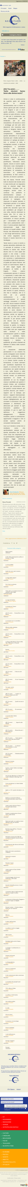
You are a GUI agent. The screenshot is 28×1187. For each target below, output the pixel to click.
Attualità (6, 1164)
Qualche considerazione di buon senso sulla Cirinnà (13, 814)
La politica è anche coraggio (12, 928)
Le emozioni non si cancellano (13, 620)
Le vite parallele (9, 564)
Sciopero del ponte (10, 955)
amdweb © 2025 (23, 1170)
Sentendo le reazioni (11, 856)
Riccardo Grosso (9, 983)
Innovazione (7, 1122)
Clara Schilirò (6, 872)
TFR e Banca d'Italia (11, 988)
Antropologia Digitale (10, 1127)
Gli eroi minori (9, 1014)
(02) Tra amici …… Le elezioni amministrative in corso (13, 746)
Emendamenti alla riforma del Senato (15, 844)
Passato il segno (10, 863)
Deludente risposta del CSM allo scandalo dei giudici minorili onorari (14, 837)
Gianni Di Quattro (14, 492)
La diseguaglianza (10, 962)
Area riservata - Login (6, 5)
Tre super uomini (10, 687)
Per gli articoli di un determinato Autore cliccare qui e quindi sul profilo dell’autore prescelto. (13, 1071)
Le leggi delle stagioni (11, 577)
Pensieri (2, 56)
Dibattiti (5, 1159)
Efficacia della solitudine (11, 627)
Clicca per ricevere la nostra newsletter (15, 1106)
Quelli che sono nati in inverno (13, 571)
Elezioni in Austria (10, 761)
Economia (6, 1152)
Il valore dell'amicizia (11, 921)
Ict (4, 1117)
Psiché (5, 1140)
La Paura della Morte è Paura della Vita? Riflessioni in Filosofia (14, 642)
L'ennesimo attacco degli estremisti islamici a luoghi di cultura (14, 892)
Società (5, 1157)
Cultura (6, 1133)
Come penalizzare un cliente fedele (14, 783)
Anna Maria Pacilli (8, 594)
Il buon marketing (10, 1027)
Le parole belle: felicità (11, 715)
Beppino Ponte (9, 942)
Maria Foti (6, 778)
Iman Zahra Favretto (10, 650)
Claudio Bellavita (7, 559)
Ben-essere (7, 1138)
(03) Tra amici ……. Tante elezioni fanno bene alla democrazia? (14, 738)
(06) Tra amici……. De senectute (14, 709)
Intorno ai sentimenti (11, 968)
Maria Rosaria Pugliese (11, 601)
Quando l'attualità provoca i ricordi (14, 885)
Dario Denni (6, 902)
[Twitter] (16, 543)
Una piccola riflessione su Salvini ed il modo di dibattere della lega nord (15, 776)
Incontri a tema (8, 1146)
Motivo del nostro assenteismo (13, 851)
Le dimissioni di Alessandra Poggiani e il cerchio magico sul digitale (15, 900)
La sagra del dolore (10, 600)
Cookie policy (10, 1178)
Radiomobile (7, 1119)
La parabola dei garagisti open (13, 981)
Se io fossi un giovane (11, 584)
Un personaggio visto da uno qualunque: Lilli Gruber (13, 878)
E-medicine (6, 1135)
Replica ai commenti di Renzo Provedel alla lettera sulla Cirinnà (14, 798)
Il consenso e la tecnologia (12, 1021)
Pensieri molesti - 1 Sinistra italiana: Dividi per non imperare (14, 908)
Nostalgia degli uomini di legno (13, 941)
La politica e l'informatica (12, 994)
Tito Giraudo (6, 770)
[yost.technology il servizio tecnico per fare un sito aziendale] (24, 1186)
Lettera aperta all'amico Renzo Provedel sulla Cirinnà (13, 806)
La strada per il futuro (11, 606)
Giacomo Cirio (7, 792)
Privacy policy (17, 1178)
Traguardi (6, 1143)
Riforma (7, 915)
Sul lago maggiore (10, 1040)
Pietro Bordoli (9, 784)
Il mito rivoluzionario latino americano (15, 975)
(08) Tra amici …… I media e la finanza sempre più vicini (13, 694)
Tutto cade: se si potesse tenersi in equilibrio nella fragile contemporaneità (13, 592)
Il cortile (7, 1008)
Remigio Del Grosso (8, 823)
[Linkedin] (14, 543)
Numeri (7, 649)
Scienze (5, 1124)
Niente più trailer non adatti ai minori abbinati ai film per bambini (14, 822)
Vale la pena (9, 934)
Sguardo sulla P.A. (9, 1162)
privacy (22, 1108)
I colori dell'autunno (10, 1034)
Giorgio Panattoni (9, 688)
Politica (5, 1154)
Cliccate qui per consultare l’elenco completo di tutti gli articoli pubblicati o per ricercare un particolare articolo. (13, 1067)
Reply (4, 531)
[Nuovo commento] (7, 498)
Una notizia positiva (10, 1001)
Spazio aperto (9, 551)
